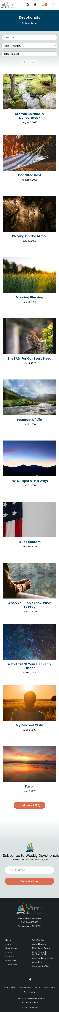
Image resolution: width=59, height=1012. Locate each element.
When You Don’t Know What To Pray (30, 605)
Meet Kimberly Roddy (42, 958)
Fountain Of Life (29, 419)
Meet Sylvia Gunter (41, 948)
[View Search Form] (27, 4)
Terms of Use (25, 987)
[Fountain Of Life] (29, 397)
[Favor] (29, 764)
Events (8, 952)
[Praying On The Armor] (29, 214)
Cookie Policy (49, 987)
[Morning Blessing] (29, 275)
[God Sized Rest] (29, 153)
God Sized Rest (29, 175)
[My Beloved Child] (29, 703)
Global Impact (39, 944)
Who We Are (38, 940)
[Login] (35, 5)
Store (8, 944)
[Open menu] (54, 5)
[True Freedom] (29, 519)
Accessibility (29, 992)
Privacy (37, 987)
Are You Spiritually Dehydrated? (29, 116)
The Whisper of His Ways (29, 481)
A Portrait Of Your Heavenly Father (29, 666)
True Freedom (29, 542)
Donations (10, 960)
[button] (29, 881)
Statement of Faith (41, 966)
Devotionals (11, 948)
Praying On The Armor (29, 236)
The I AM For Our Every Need (29, 358)
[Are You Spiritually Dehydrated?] (29, 91)
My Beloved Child (29, 725)
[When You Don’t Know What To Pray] (29, 581)
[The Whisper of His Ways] (29, 458)
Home (8, 940)
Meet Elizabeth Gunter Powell (39, 953)
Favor (29, 786)
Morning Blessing (29, 297)
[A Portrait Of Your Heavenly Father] (29, 642)
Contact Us (11, 964)
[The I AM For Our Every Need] (29, 336)
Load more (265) (29, 805)
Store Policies (10, 987)
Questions (37, 962)
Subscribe (29, 23)
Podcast (9, 956)
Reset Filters (29, 62)
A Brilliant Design (30, 1008)
